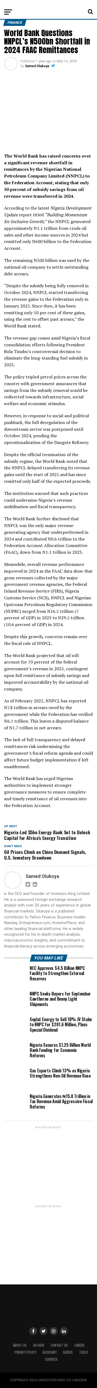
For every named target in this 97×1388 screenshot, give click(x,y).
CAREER (79, 1345)
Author (38, 1345)
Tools (83, 1352)
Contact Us (59, 1345)
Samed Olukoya (37, 66)
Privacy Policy (25, 1352)
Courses (51, 1359)
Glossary (50, 1352)
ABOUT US (20, 1345)
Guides (68, 1352)
